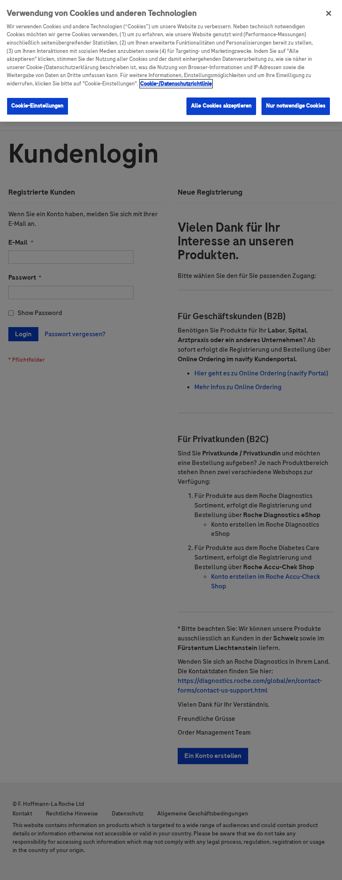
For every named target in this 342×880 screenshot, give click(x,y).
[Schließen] (328, 13)
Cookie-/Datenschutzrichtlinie (176, 84)
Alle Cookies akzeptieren (221, 106)
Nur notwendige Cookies (295, 106)
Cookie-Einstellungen (37, 106)
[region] (171, 61)
